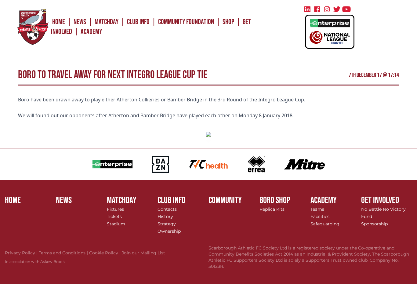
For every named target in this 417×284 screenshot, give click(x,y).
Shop (228, 21)
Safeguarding (324, 224)
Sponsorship (374, 224)
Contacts (167, 209)
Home (58, 21)
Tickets (114, 216)
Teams (317, 209)
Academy (91, 31)
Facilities (319, 216)
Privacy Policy (22, 253)
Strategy (167, 224)
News (80, 21)
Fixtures (115, 209)
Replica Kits (272, 209)
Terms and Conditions (64, 253)
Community (225, 200)
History (165, 216)
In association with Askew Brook (35, 261)
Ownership (169, 231)
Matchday (106, 21)
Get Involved (380, 200)
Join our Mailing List (143, 253)
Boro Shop (274, 200)
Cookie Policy (105, 253)
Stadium (116, 224)
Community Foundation (186, 21)
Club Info (138, 21)
